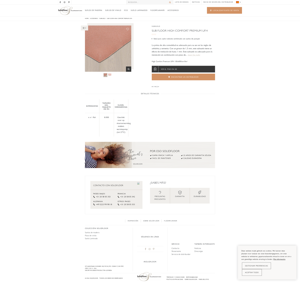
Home (87, 18)
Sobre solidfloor (191, 279)
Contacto (175, 248)
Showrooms (176, 251)
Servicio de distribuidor (181, 254)
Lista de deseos (182, 2)
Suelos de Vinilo (113, 10)
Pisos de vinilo (90, 235)
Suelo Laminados (139, 10)
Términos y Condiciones (176, 277)
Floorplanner (157, 10)
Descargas (198, 251)
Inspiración (133, 221)
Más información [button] (279, 259)
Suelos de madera (93, 10)
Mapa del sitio (204, 279)
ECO (126, 10)
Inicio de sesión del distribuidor (218, 2)
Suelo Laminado (91, 238)
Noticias (196, 2)
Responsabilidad (192, 277)
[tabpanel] (105, 75)
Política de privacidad (175, 279)
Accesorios (173, 10)
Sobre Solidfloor (151, 221)
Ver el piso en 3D (169, 69)
